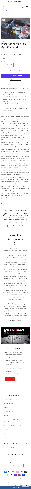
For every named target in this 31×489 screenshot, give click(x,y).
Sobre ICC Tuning (8, 403)
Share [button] (4, 203)
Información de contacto (16, 485)
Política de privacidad (24, 480)
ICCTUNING (13, 478)
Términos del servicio (8, 482)
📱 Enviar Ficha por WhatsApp (15, 226)
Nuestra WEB (7, 429)
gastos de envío (15, 57)
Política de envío (18, 482)
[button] (15, 487)
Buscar (5, 433)
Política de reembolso (12, 480)
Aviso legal (26, 482)
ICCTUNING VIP (7, 400)
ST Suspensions (7, 407)
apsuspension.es (8, 411)
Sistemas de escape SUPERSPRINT (12, 425)
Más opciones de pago (15, 79)
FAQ (4, 437)
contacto (10, 379)
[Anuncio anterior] (3, 2)
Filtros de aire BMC (8, 415)
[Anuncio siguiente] (28, 2)
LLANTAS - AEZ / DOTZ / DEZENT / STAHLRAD (12, 420)
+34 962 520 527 (5, 11)
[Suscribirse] (25, 448)
